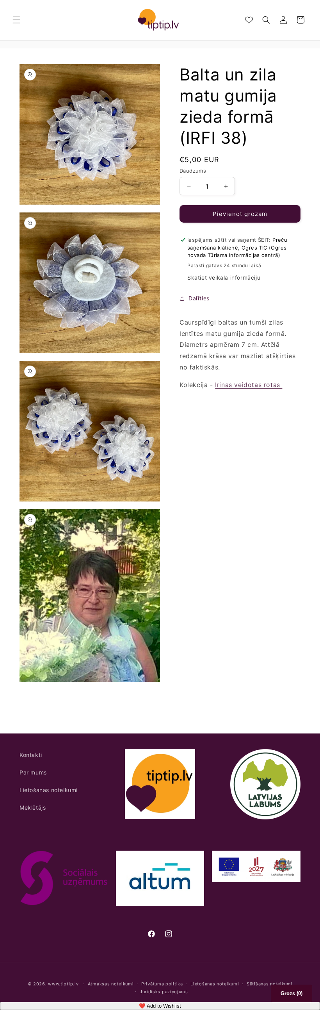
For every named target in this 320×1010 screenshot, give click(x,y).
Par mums (33, 772)
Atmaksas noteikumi (111, 984)
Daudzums (193, 171)
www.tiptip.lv (63, 984)
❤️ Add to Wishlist (160, 1006)
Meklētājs (33, 807)
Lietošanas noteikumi (49, 790)
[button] (16, 20)
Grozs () (291, 993)
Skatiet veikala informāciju (223, 277)
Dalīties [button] (199, 298)
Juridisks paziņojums (164, 991)
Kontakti (31, 754)
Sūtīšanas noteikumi (269, 984)
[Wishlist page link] (249, 20)
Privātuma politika (162, 984)
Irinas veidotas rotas (248, 385)
